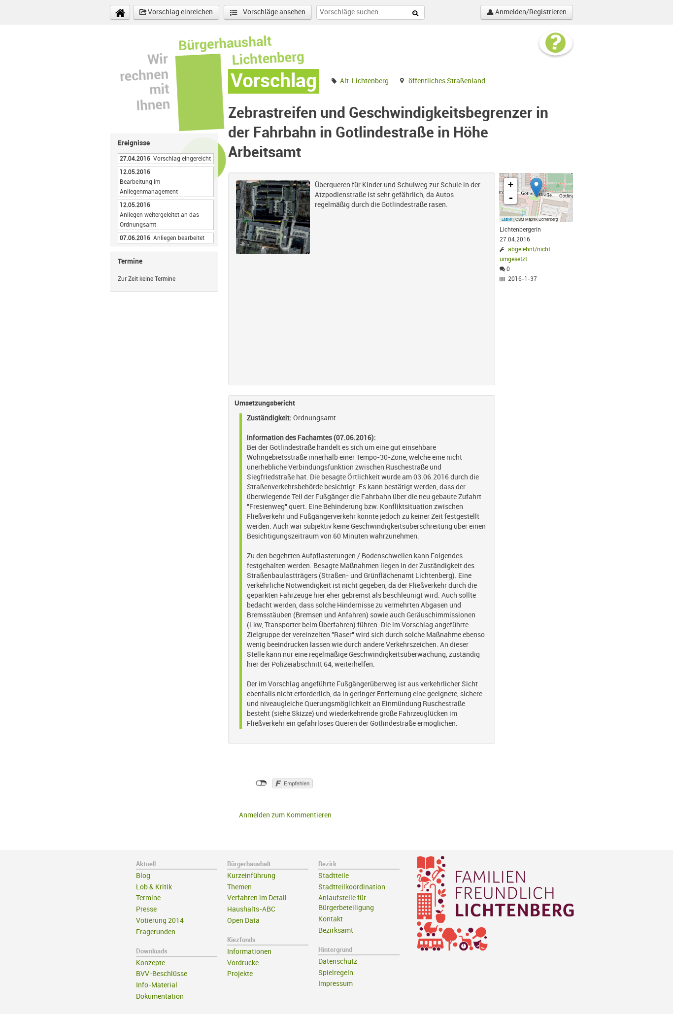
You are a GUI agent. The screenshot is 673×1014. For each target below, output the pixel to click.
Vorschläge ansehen (273, 12)
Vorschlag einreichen (179, 12)
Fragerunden (155, 932)
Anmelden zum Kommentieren (285, 815)
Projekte (240, 974)
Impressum (335, 983)
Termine (148, 898)
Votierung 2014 (160, 920)
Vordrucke (243, 963)
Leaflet (507, 219)
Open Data (243, 920)
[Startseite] (120, 12)
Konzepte (150, 963)
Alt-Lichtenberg (364, 81)
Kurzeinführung (251, 875)
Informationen (249, 951)
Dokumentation (160, 996)
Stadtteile (333, 875)
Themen (239, 887)
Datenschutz (337, 961)
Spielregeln (335, 973)
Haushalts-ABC (251, 909)
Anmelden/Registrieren (530, 12)
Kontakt (330, 919)
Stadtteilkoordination (351, 887)
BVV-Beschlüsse (161, 974)
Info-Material (156, 985)
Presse (146, 909)
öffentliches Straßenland (446, 81)
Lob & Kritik (154, 887)
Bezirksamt (335, 930)
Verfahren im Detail (257, 898)
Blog (143, 875)
